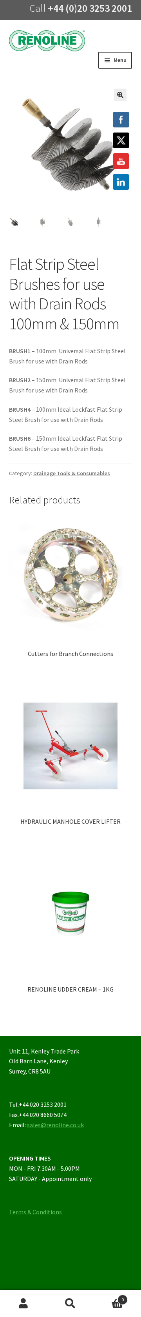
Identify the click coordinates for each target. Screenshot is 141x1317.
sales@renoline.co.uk (55, 1125)
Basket (109, 1296)
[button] (120, 95)
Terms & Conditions (35, 1212)
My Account (23, 1303)
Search (70, 1303)
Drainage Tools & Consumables (71, 473)
